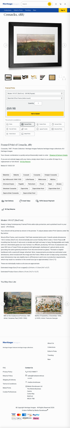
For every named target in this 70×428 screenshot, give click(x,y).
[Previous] (6, 45)
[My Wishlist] (56, 4)
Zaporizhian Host (38, 188)
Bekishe (16, 175)
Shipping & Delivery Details (58, 155)
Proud (42, 184)
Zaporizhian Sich (54, 188)
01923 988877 (32, 372)
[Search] (49, 4)
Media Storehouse (41, 410)
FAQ (4, 368)
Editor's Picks (18, 10)
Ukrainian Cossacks (9, 188)
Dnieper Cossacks (51, 175)
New (34, 10)
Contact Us (29, 368)
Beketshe (6, 175)
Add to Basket (35, 114)
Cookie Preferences (9, 392)
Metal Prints (7, 388)
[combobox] (35, 4)
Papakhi (21, 184)
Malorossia (42, 179)
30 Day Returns (25, 162)
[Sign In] (65, 4)
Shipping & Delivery (9, 380)
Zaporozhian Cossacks (11, 193)
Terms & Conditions (9, 384)
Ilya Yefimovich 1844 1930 (12, 179)
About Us (51, 343)
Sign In (63, 10)
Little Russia (30, 179)
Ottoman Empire (8, 184)
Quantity (31, 103)
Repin (50, 184)
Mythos (53, 179)
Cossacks (37, 175)
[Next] (64, 45)
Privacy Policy (7, 372)
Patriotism (31, 184)
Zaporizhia (24, 188)
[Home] (11, 4)
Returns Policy (8, 376)
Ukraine (58, 184)
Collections (7, 10)
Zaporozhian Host (29, 193)
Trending (28, 10)
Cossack (26, 175)
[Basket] (60, 4)
